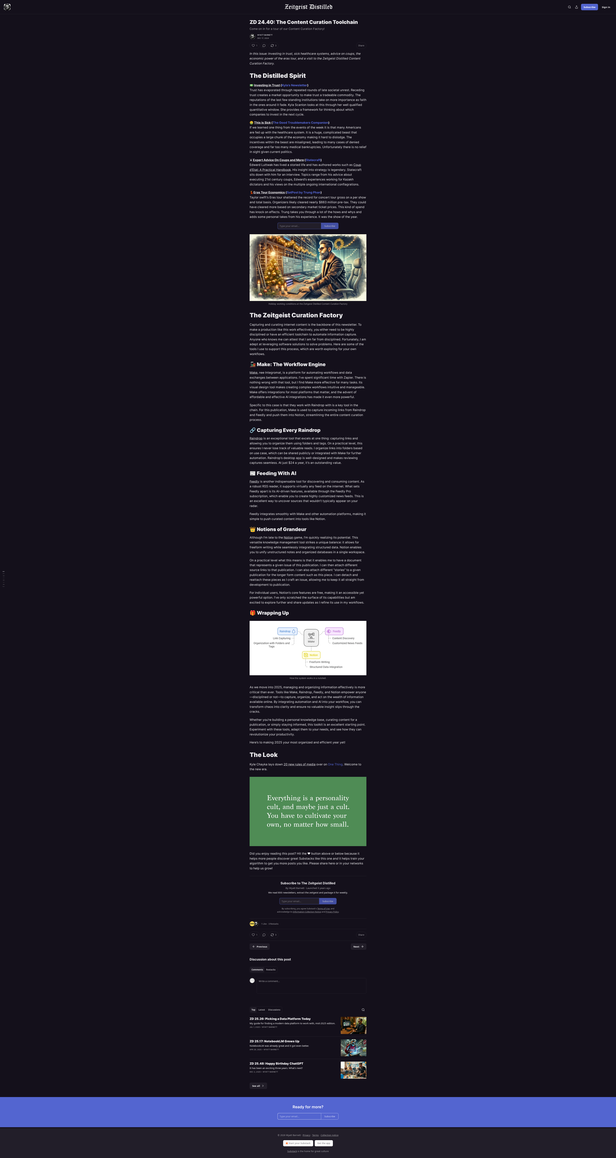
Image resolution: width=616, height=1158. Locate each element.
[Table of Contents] (3, 579)
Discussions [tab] (274, 1009)
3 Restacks (273, 923)
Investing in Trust (267, 85)
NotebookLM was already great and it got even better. (279, 1045)
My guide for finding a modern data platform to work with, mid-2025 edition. (292, 1023)
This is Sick (262, 122)
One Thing (335, 764)
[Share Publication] (576, 7)
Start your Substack (300, 1143)
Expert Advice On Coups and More (278, 160)
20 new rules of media (300, 764)
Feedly (254, 481)
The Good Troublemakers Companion (300, 122)
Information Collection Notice (307, 911)
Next (356, 946)
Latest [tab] (261, 1009)
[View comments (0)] (264, 45)
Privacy (306, 1135)
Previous (262, 946)
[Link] (245, 75)
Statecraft (313, 160)
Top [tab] (253, 1009)
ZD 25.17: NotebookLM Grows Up (274, 1041)
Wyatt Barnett (265, 35)
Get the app (323, 1143)
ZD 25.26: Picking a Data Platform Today (280, 1019)
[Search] (569, 7)
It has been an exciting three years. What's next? (276, 1068)
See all (256, 1085)
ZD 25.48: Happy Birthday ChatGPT (276, 1063)
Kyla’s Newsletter (294, 85)
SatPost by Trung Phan (304, 192)
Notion (288, 537)
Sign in (606, 7)
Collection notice (329, 1135)
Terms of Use (323, 908)
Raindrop (256, 438)
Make (253, 372)
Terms (315, 1135)
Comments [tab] (257, 969)
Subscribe (589, 7)
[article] (308, 1025)
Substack (292, 1151)
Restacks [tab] (270, 969)
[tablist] (263, 969)
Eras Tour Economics (269, 192)
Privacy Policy (332, 911)
